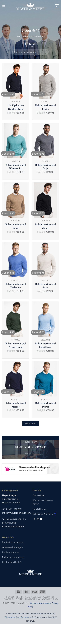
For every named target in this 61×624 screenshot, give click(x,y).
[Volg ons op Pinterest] (41, 519)
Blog (55, 599)
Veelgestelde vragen (12, 547)
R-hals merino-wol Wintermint (15, 166)
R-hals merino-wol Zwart (45, 226)
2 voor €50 (36, 597)
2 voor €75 (33, 36)
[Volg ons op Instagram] (38, 519)
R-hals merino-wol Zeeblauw (15, 285)
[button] (4, 6)
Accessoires (48, 597)
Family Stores (39, 508)
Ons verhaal (38, 495)
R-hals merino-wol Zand (15, 226)
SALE (27, 597)
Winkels (19, 599)
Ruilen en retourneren (13, 557)
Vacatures (47, 599)
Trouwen (10, 597)
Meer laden (30, 423)
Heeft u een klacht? (11, 562)
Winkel (25, 36)
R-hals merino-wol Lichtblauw (45, 345)
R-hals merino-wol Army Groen (15, 345)
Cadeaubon (9, 599)
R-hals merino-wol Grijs (45, 166)
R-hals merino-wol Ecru (45, 285)
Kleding (20, 597)
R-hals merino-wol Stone (45, 107)
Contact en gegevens (12, 542)
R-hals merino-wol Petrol (45, 404)
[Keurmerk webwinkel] (30, 466)
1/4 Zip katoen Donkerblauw (15, 107)
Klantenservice (32, 599)
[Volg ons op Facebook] (34, 519)
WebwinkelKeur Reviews (17, 617)
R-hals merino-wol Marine (15, 404)
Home (19, 36)
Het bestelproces (10, 552)
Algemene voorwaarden (40, 603)
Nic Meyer (49, 513)
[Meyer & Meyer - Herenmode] (30, 6)
